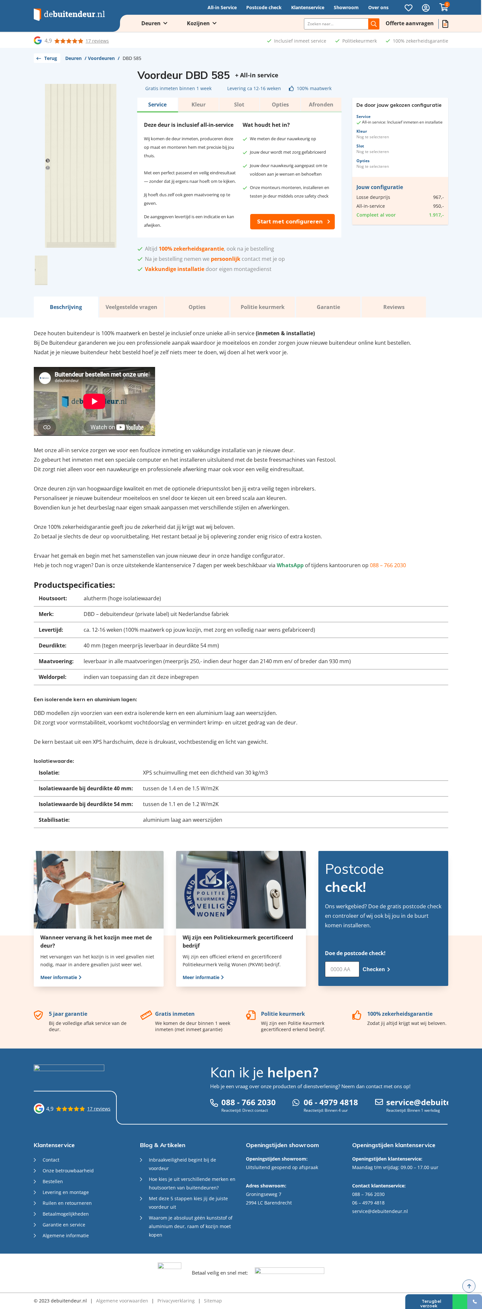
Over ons (378, 7)
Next (119, 166)
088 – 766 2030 (388, 565)
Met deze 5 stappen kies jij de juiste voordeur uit (188, 1202)
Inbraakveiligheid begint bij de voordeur (182, 1164)
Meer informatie (59, 977)
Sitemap (213, 1301)
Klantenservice (307, 7)
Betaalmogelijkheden (66, 1214)
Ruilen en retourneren (67, 1203)
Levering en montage (66, 1192)
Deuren (151, 23)
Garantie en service (64, 1225)
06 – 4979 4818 (368, 1203)
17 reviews (97, 41)
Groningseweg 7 (263, 1194)
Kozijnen (198, 23)
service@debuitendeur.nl (380, 1211)
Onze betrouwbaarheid (68, 1170)
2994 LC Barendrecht (269, 1203)
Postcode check (264, 7)
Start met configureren (290, 222)
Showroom (346, 7)
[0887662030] (474, 1301)
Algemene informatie (66, 1235)
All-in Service (222, 7)
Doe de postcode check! (355, 953)
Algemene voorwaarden (122, 1301)
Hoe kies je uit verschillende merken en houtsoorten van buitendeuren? (192, 1183)
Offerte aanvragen (410, 23)
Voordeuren (101, 58)
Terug (50, 58)
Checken (374, 969)
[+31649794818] (459, 1301)
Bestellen (53, 1181)
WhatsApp (290, 565)
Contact (51, 1160)
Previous (42, 166)
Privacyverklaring (176, 1301)
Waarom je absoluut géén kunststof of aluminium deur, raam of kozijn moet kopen (190, 1226)
